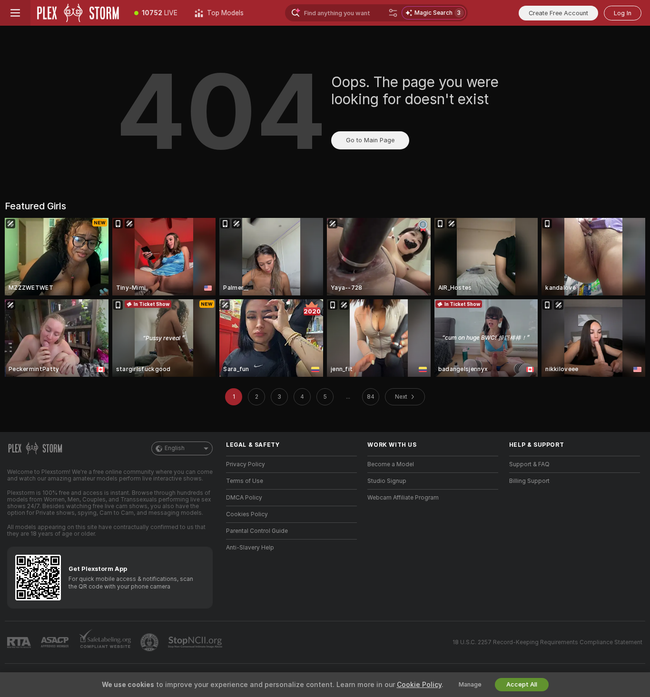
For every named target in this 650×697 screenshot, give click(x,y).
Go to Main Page (370, 140)
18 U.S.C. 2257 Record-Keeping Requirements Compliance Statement (547, 642)
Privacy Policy (245, 464)
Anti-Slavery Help (250, 547)
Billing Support (529, 481)
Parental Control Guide (257, 531)
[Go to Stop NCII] (196, 642)
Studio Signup (386, 481)
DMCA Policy (244, 497)
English (175, 448)
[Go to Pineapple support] (150, 642)
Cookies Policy (247, 514)
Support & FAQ (529, 464)
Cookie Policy (419, 684)
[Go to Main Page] (78, 13)
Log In (622, 13)
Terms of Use (244, 481)
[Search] (393, 13)
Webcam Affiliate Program (403, 497)
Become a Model (390, 464)
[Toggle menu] (15, 13)
